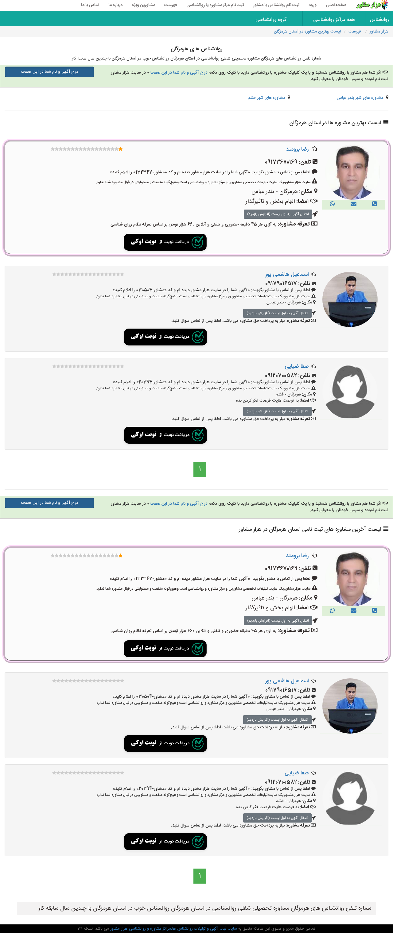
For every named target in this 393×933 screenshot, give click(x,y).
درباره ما (115, 5)
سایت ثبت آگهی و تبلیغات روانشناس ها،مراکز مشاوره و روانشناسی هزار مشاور (173, 928)
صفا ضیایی (297, 366)
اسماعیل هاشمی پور (287, 274)
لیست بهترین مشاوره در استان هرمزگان (307, 31)
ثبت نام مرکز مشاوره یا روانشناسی (215, 5)
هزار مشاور (379, 31)
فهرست (170, 5)
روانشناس (379, 20)
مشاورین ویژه (143, 5)
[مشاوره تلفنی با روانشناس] (374, 204)
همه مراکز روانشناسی (334, 20)
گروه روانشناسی (270, 20)
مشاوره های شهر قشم (266, 98)
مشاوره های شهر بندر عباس (360, 98)
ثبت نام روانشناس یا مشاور (276, 5)
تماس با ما (90, 5)
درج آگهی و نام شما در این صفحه (179, 72)
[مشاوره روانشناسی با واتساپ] (332, 204)
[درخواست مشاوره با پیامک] (353, 204)
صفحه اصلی (336, 5)
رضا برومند (297, 149)
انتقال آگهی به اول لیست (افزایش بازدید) (278, 214)
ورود (313, 5)
